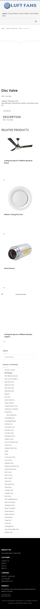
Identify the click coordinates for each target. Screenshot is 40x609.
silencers (23, 103)
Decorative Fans (10, 427)
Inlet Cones (8, 472)
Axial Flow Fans (9, 382)
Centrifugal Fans (9, 418)
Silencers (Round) (10, 502)
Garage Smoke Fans (11, 448)
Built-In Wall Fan (9, 400)
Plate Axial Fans (9, 484)
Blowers (7, 394)
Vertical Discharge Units (12, 529)
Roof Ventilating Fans (11, 499)
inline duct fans (16, 103)
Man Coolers (8, 478)
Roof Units (8, 496)
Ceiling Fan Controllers (11, 409)
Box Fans (7, 397)
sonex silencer (31, 103)
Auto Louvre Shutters (11, 379)
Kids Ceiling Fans (12, 415)
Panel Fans (8, 481)
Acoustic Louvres (10, 370)
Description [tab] (7, 111)
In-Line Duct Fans (10, 457)
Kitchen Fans (8, 475)
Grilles (6, 451)
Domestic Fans (9, 430)
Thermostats (8, 517)
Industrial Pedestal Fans (12, 466)
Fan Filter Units (9, 433)
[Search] (35, 357)
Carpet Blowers (9, 403)
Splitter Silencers (10, 514)
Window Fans (9, 532)
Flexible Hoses (9, 439)
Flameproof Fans (10, 436)
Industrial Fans (9, 463)
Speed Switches (9, 511)
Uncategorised (9, 526)
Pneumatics (8, 487)
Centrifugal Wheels (10, 421)
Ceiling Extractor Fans (11, 406)
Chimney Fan (8, 424)
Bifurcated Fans (9, 391)
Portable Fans (9, 490)
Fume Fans (8, 445)
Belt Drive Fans (9, 388)
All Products (11, 101)
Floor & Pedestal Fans (11, 442)
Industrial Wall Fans (10, 469)
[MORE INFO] (4, 180)
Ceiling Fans (8, 412)
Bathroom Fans (9, 385)
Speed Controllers (10, 508)
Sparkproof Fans (10, 505)
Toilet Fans (8, 520)
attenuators (8, 103)
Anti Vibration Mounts (11, 376)
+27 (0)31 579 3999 (12, 13)
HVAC (16, 101)
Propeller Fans (9, 493)
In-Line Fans (8, 460)
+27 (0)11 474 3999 (23, 13)
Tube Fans (8, 523)
